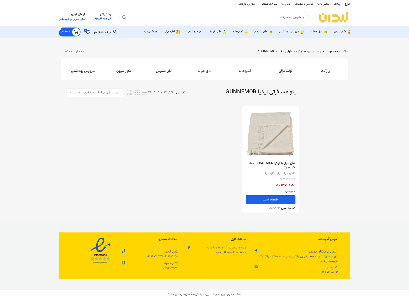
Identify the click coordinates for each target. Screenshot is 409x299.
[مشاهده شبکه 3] (137, 93)
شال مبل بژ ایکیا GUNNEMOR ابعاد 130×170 (271, 165)
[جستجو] (124, 17)
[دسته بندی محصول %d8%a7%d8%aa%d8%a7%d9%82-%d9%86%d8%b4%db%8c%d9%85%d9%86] (164, 69)
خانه (344, 51)
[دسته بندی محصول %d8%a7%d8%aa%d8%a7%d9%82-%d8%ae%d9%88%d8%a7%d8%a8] (204, 69)
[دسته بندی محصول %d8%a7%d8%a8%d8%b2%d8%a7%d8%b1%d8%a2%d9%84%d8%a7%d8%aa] (326, 69)
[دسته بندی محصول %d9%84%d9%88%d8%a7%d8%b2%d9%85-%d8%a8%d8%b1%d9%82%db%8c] (285, 69)
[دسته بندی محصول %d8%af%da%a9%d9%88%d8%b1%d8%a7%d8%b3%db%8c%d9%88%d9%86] (123, 69)
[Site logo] (333, 17)
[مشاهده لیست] (144, 93)
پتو (278, 173)
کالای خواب (288, 173)
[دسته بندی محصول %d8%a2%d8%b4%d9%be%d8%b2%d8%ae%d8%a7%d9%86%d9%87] (245, 69)
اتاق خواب (269, 173)
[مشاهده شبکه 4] (129, 93)
